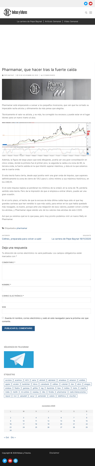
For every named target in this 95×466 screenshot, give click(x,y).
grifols (35, 388)
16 (11, 424)
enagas (87, 384)
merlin (15, 392)
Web (4, 307)
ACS (27, 380)
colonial (64, 384)
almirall (42, 380)
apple (7, 384)
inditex (67, 388)
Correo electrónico (13, 296)
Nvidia (51, 392)
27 (61, 427)
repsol (7, 396)
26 (48, 427)
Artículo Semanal (53, 21)
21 (74, 424)
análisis (82, 380)
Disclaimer (54, 453)
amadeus (62, 380)
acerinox (18, 380)
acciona (8, 380)
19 (48, 424)
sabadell (23, 396)
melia (7, 392)
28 (74, 427)
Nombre (6, 285)
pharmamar (22, 228)
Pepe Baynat (9, 75)
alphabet (51, 380)
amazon (73, 380)
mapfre (83, 388)
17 (23, 424)
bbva (35, 384)
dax (72, 384)
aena (34, 380)
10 (23, 421)
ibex (59, 388)
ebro (79, 384)
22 (87, 424)
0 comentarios (48, 75)
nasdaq (36, 392)
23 (11, 427)
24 (24, 427)
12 (48, 421)
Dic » (13, 437)
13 (61, 421)
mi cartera (25, 392)
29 (87, 427)
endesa (8, 388)
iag (42, 388)
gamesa (26, 388)
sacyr (32, 396)
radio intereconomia (78, 392)
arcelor (16, 384)
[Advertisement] (47, 43)
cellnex (55, 384)
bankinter (26, 384)
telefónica (62, 396)
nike (43, 392)
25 (36, 427)
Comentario (8, 262)
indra (75, 388)
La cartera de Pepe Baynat (29, 21)
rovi (15, 396)
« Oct (6, 437)
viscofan (72, 396)
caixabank (45, 384)
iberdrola (50, 388)
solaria (52, 396)
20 (61, 424)
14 (74, 421)
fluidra (17, 388)
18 (36, 424)
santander (42, 396)
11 (36, 421)
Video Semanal (71, 21)
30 (11, 430)
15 (86, 421)
